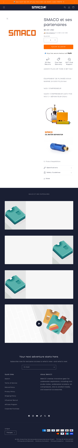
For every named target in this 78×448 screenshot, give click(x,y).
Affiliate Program (11, 404)
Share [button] (48, 178)
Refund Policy (10, 387)
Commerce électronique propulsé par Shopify (41, 439)
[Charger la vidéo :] (39, 323)
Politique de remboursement (64, 439)
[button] (4, 7)
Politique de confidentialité (25, 441)
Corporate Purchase (12, 409)
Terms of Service (11, 383)
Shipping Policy (10, 396)
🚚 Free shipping (49, 33)
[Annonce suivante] (74, 2)
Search (7, 379)
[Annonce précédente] (4, 2)
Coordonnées (69, 441)
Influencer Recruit (11, 400)
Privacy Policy (10, 391)
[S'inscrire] (54, 367)
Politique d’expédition (57, 441)
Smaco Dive (23, 439)
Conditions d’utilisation (42, 441)
